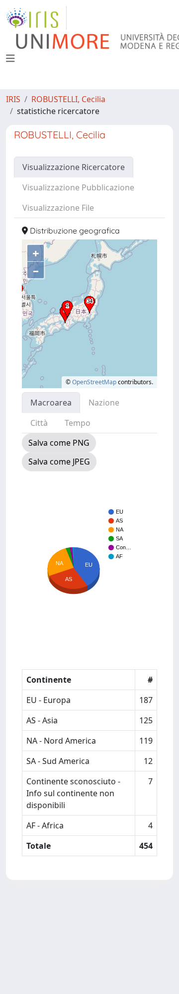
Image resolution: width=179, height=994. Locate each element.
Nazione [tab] (104, 402)
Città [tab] (39, 422)
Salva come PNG (59, 442)
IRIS (13, 99)
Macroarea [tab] (51, 402)
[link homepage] (36, 18)
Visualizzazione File (58, 207)
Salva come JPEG (59, 461)
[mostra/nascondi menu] (10, 58)
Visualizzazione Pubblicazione (78, 187)
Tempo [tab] (77, 422)
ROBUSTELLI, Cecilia (68, 99)
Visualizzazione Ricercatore (73, 167)
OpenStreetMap (94, 382)
